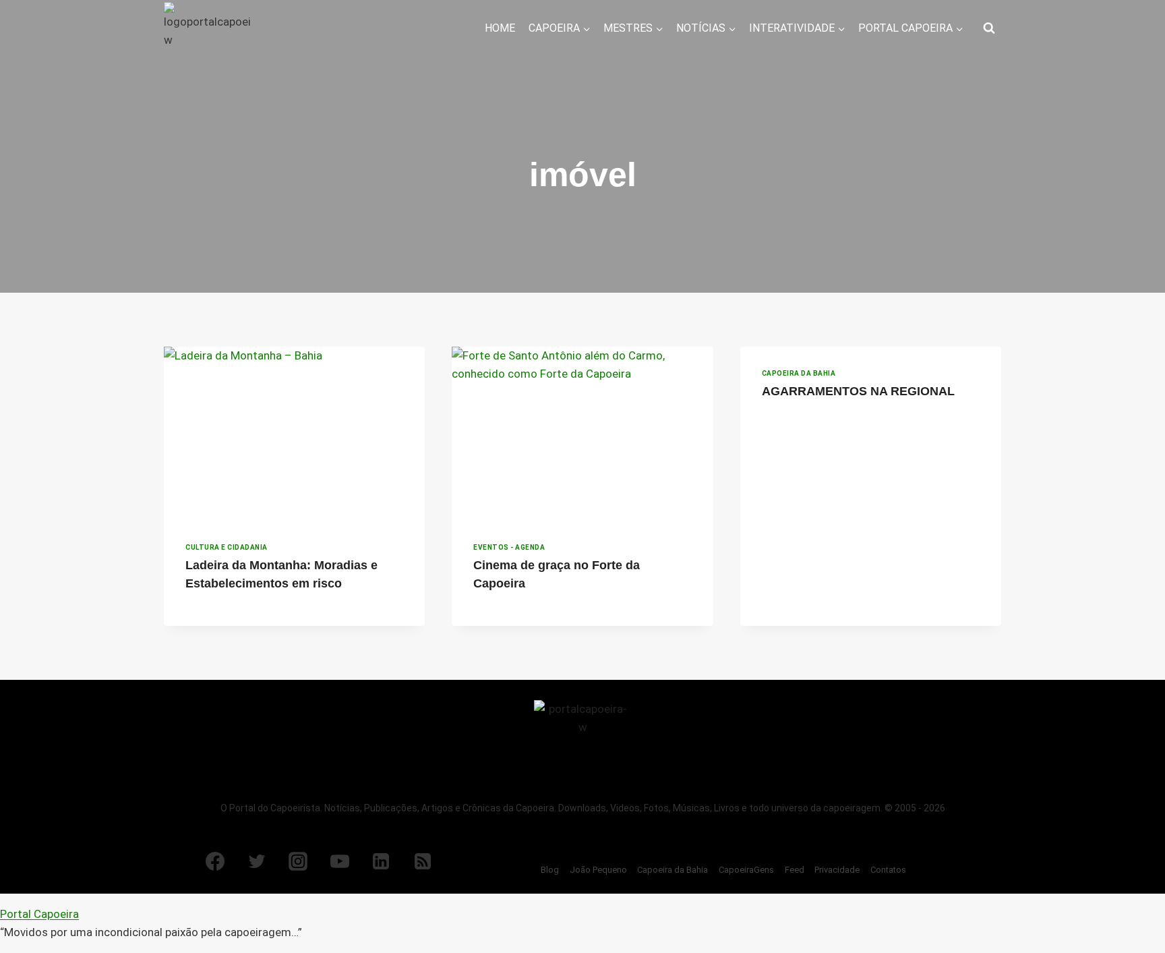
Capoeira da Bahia (799, 373)
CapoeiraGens (746, 870)
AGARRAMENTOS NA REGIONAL (858, 391)
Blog (550, 870)
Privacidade (837, 870)
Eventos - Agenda (509, 547)
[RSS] (423, 861)
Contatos (888, 870)
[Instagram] (298, 861)
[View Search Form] (989, 28)
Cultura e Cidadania (226, 547)
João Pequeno (598, 870)
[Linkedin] (381, 861)
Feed (794, 870)
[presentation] (294, 434)
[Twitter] (257, 861)
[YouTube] (340, 861)
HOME (500, 28)
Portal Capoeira (39, 914)
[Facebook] (215, 861)
